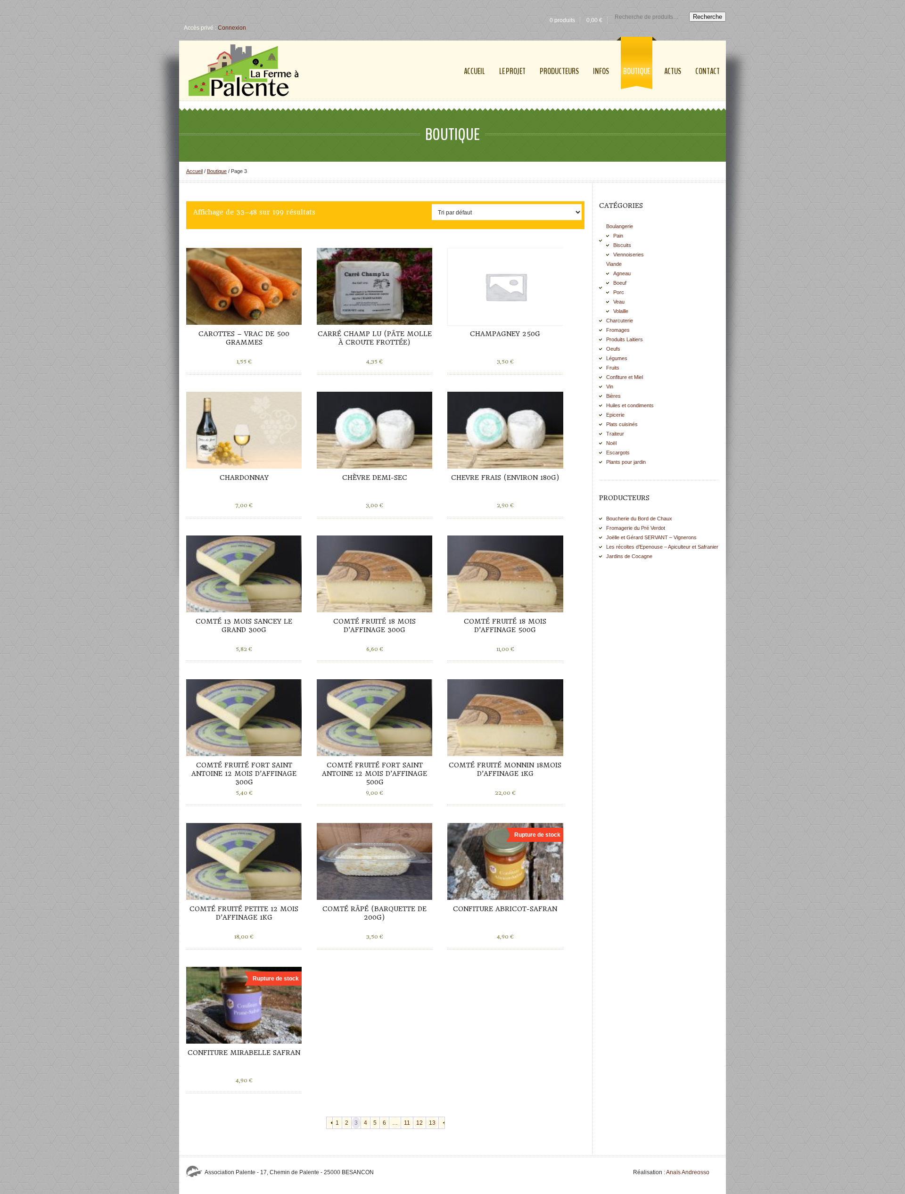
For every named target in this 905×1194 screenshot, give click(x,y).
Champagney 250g (505, 334)
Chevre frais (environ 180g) (505, 477)
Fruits (612, 368)
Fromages (618, 330)
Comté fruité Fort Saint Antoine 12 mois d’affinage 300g (243, 773)
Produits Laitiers (624, 339)
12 (419, 1123)
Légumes (616, 358)
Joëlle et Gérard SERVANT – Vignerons (651, 537)
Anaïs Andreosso (687, 1172)
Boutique (217, 171)
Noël (611, 443)
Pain (618, 236)
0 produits (562, 20)
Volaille (620, 311)
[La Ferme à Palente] (243, 70)
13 (432, 1123)
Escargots (618, 452)
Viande (614, 264)
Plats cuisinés (622, 424)
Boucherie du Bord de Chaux (639, 518)
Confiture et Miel (624, 377)
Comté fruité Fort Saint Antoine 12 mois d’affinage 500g (374, 773)
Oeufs (613, 349)
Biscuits (622, 245)
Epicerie (615, 415)
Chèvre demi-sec (374, 477)
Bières (613, 396)
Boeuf (619, 283)
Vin (609, 386)
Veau (619, 302)
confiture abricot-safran (505, 909)
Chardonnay (244, 477)
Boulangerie (619, 226)
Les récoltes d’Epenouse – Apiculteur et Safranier (662, 547)
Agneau (622, 273)
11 (407, 1123)
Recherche (707, 16)
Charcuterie (619, 320)
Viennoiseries (628, 254)
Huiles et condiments (630, 405)
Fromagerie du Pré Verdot (635, 528)
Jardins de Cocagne (629, 556)
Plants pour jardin (626, 462)
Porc (618, 292)
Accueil (194, 171)
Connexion (232, 28)
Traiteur (615, 433)
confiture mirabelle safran (244, 1052)
